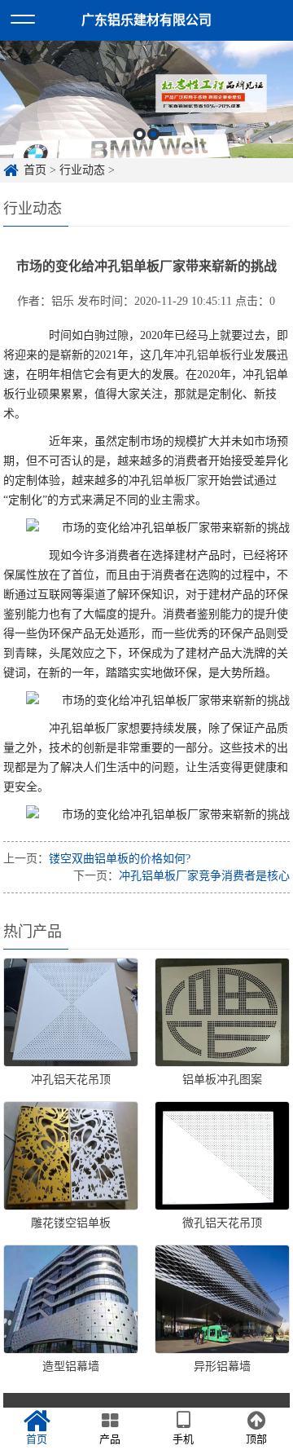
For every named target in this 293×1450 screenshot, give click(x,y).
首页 (35, 170)
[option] (146, 99)
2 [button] (153, 134)
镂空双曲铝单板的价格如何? (119, 859)
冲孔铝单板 (202, 355)
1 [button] (139, 134)
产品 (109, 1439)
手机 (183, 1439)
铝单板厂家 (179, 480)
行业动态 (82, 170)
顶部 (256, 1439)
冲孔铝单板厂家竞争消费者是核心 (204, 876)
